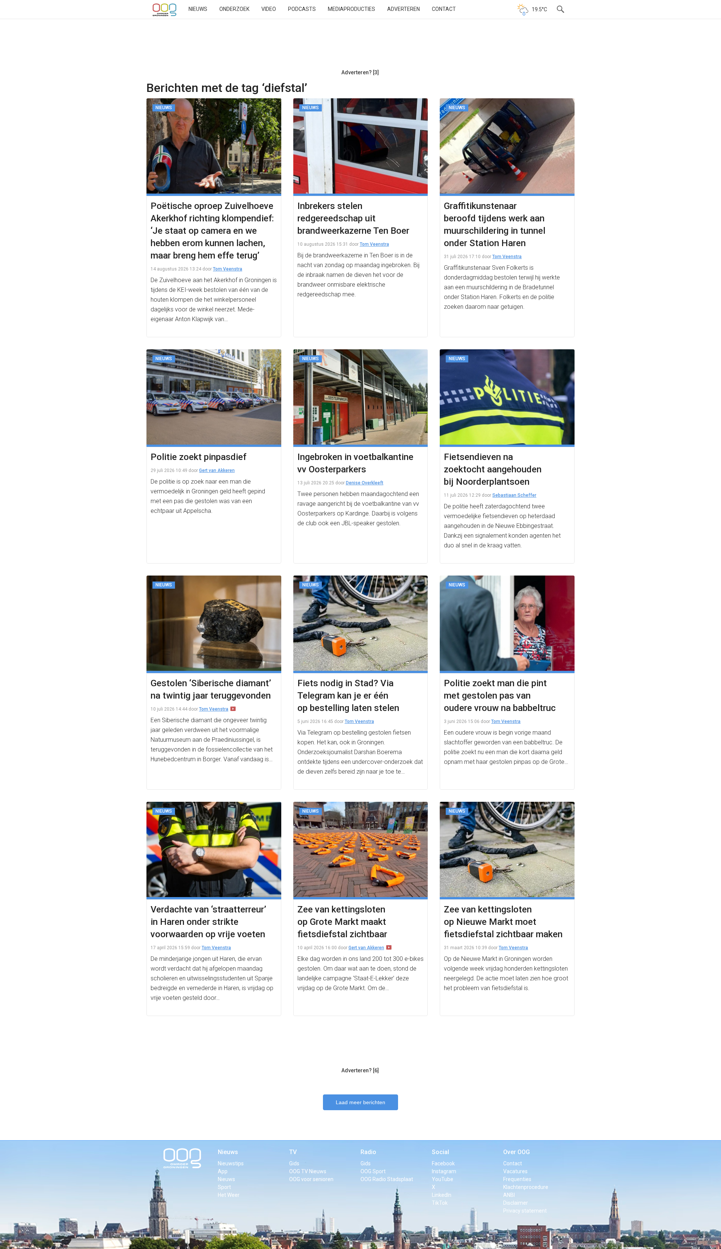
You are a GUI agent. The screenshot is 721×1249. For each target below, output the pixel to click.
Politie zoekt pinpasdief (198, 457)
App (223, 1171)
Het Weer (229, 1195)
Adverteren (403, 9)
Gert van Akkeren (217, 470)
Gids (294, 1163)
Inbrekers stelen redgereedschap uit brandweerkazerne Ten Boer (353, 218)
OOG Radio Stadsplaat (386, 1179)
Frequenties (517, 1179)
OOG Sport (373, 1171)
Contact (444, 9)
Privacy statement (525, 1211)
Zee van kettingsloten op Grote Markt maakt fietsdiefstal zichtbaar (342, 921)
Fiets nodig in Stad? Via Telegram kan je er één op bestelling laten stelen (348, 695)
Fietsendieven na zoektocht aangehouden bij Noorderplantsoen (493, 469)
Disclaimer (515, 1203)
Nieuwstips (231, 1163)
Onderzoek (234, 9)
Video (268, 9)
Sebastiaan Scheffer (514, 495)
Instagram (444, 1171)
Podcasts (302, 9)
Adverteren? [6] (360, 1070)
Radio (368, 1152)
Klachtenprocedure (525, 1187)
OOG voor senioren (311, 1179)
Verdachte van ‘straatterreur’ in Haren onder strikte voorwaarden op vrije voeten (208, 921)
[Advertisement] (360, 47)
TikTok (440, 1203)
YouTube (442, 1179)
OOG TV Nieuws (307, 1171)
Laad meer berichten (360, 1102)
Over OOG (516, 1152)
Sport (224, 1187)
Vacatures (515, 1171)
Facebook (443, 1163)
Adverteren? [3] (360, 72)
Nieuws (198, 9)
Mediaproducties (351, 9)
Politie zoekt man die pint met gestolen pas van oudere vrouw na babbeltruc (500, 695)
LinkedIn (441, 1195)
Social (440, 1152)
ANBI (509, 1195)
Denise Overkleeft (364, 482)
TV (293, 1152)
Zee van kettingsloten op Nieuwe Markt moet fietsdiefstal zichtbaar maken (503, 921)
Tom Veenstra (227, 269)
